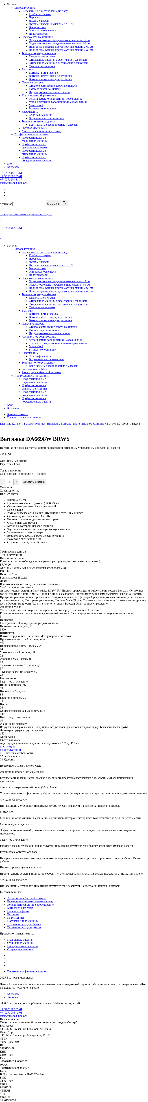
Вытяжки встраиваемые (43, 72)
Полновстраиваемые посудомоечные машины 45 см (61, 49)
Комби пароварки (40, 14)
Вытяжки (27, 69)
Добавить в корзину (34, 482)
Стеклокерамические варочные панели (53, 85)
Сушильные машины (42, 66)
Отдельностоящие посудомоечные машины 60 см (59, 43)
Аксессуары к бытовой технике (41, 131)
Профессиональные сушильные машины (34, 146)
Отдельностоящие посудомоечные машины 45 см (59, 40)
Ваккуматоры (37, 27)
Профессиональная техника (31, 134)
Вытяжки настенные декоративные (50, 75)
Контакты (13, 166)
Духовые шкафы (39, 20)
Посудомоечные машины (37, 36)
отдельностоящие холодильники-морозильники (58, 101)
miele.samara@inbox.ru (13, 182)
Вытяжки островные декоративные (50, 79)
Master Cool (36, 105)
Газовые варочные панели (45, 88)
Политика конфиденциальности (27, 971)
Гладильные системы (42, 56)
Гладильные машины (20, 939)
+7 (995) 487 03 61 (11, 173)
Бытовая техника (24, 7)
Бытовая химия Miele (35, 127)
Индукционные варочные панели (49, 92)
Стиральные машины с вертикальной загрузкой (58, 62)
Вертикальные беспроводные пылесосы (53, 124)
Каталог (17, 423)
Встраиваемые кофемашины (46, 118)
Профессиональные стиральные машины (34, 152)
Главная (5, 423)
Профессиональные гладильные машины (34, 139)
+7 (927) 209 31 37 (11, 179)
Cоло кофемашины (40, 114)
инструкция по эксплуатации (10, 748)
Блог (10, 163)
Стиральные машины (20, 949)
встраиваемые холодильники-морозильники (56, 98)
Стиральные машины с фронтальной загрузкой (58, 59)
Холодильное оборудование (39, 95)
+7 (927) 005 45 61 (11, 176)
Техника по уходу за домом (38, 121)
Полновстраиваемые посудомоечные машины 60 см (61, 46)
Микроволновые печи (42, 30)
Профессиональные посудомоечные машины (37, 159)
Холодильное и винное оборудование (30, 904)
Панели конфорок (33, 82)
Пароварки (35, 17)
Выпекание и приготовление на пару (45, 10)
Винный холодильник (42, 108)
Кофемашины (30, 111)
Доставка (13, 997)
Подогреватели (38, 33)
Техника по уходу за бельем (39, 53)
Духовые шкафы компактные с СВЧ (51, 23)
